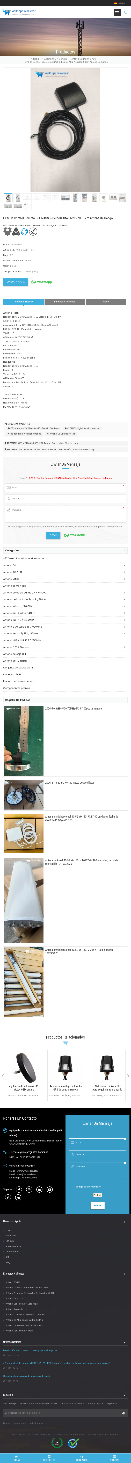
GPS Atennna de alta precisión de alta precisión (35, 428)
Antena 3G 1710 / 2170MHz (18, 620)
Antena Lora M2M (14, 1298)
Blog (8, 1262)
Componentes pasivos (16, 688)
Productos (11, 1235)
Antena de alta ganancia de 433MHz (24, 1320)
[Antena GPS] (107, 1068)
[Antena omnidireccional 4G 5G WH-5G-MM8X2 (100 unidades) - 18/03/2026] (23, 982)
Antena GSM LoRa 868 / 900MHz (22, 627)
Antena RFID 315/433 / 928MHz (21, 634)
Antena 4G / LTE (12, 572)
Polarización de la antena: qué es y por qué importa (30, 1350)
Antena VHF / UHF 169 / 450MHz (22, 640)
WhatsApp (44, 282)
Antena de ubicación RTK (62, 434)
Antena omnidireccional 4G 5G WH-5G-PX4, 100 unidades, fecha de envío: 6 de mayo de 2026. (81, 818)
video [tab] (106, 301)
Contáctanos (12, 1251)
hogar (36, 59)
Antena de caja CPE (14, 654)
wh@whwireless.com (27, 1171)
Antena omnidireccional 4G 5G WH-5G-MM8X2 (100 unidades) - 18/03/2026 (80, 951)
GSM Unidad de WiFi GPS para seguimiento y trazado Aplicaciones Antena (66, 1088)
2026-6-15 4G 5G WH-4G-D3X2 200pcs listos (69, 782)
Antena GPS (107, 1086)
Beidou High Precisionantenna (26, 434)
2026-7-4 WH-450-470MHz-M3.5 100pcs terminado (73, 708)
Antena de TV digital (15, 661)
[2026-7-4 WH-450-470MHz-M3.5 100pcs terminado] (23, 741)
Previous (3, 1076)
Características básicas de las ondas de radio (26, 1376)
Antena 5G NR (13, 1282)
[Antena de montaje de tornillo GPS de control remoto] (24, 1068)
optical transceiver (38, 1423)
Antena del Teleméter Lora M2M (22, 1304)
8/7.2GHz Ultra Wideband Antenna (23, 559)
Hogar (9, 1230)
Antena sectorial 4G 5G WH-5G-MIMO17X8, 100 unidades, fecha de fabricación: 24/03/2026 (81, 862)
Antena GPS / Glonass (55, 59)
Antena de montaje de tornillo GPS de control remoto (24, 1088)
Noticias (10, 1241)
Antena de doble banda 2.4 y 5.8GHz (24, 593)
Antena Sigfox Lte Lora (17, 1309)
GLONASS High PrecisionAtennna (83, 428)
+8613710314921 (30, 1177)
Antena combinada (14, 586)
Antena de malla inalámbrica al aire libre (27, 1287)
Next (128, 1076)
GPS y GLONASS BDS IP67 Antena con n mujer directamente (48, 443)
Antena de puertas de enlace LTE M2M (25, 1314)
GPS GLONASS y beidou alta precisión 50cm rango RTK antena (35, 225)
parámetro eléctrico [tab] (24, 301)
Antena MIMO (11, 579)
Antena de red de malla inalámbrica (24, 1325)
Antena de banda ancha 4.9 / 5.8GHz (25, 599)
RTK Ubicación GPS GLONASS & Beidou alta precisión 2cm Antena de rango (57, 449)
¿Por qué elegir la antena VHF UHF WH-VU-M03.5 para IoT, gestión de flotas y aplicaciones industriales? (56, 1363)
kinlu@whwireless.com (28, 1174)
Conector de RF (12, 674)
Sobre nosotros (13, 1246)
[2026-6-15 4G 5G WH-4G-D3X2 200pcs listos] (23, 795)
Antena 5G (9, 565)
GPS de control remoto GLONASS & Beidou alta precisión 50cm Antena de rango (70, 478)
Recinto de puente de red (18, 681)
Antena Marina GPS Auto (84, 59)
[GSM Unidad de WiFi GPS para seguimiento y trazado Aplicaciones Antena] (65, 1068)
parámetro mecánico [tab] (64, 301)
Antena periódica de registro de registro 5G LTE (30, 1293)
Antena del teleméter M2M (19, 1330)
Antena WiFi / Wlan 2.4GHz (19, 613)
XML (8, 1257)
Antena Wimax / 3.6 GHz (17, 606)
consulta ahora (16, 282)
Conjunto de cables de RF (18, 668)
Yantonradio (20, 1423)
